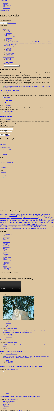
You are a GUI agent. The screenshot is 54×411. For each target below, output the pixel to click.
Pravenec (34, 218)
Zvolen (34, 228)
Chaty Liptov (3, 167)
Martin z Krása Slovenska (12, 92)
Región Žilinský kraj (35, 224)
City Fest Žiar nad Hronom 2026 (9, 90)
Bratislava (39, 214)
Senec (14, 226)
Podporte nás (6, 406)
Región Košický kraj (45, 220)
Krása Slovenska (9, 15)
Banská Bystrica (4, 214)
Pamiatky (5, 249)
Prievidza (42, 218)
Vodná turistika (9, 50)
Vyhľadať (2, 135)
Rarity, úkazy (9, 34)
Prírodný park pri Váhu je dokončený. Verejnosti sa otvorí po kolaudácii (21, 366)
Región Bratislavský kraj (26, 220)
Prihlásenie (5, 4)
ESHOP (4, 408)
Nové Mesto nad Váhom (17, 218)
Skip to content (3, 0)
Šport (4, 258)
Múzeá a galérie (9, 39)
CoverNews (21, 410)
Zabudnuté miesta (10, 55)
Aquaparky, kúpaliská (10, 36)
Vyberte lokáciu (3, 130)
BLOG (4, 235)
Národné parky (9, 48)
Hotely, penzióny (9, 60)
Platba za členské (6, 8)
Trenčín (3, 228)
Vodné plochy (9, 33)
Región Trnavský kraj (16, 224)
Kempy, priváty (9, 62)
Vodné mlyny (27, 228)
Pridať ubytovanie (7, 5)
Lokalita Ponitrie (10, 162)
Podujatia (5, 250)
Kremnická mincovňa (6, 116)
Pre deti (4, 253)
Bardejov (19, 214)
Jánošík (13, 216)
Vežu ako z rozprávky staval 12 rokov (11, 351)
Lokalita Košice (10, 149)
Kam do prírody (6, 29)
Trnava (9, 228)
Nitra (9, 218)
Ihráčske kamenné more (7, 102)
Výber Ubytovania (7, 58)
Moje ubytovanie (6, 6)
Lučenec (47, 216)
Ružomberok (9, 226)
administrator (8, 105)
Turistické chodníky (10, 46)
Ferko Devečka (3, 172)
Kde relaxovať (6, 35)
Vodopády (8, 31)
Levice (30, 216)
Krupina (26, 216)
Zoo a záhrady (9, 40)
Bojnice (31, 214)
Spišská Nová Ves (26, 226)
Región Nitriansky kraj (8, 222)
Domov (4, 28)
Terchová (36, 226)
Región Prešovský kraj (27, 222)
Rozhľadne (8, 49)
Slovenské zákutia (10, 53)
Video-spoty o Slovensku (8, 57)
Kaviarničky (5, 243)
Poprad (27, 218)
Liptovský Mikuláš (39, 216)
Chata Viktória (3, 154)
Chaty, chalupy (9, 59)
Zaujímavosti (6, 52)
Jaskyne (7, 30)
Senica (19, 226)
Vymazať (7, 135)
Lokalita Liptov (10, 174)
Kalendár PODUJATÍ (8, 63)
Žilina (46, 228)
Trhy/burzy (5, 259)
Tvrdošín (14, 228)
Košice (20, 216)
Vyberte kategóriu (4, 133)
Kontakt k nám (6, 404)
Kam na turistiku (6, 45)
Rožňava (3, 226)
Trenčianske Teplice (47, 226)
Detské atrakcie (29, 43)
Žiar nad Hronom (40, 228)
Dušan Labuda (2, 159)
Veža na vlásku (3, 144)
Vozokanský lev (4, 326)
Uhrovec (19, 228)
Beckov (24, 214)
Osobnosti (5, 248)
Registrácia (5, 3)
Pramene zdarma (9, 54)
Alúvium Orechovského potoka (9, 339)
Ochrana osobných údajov (8, 401)
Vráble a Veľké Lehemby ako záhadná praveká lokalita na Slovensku (20, 396)
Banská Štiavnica (13, 214)
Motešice (4, 218)
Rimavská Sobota (49, 224)
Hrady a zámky (9, 38)
